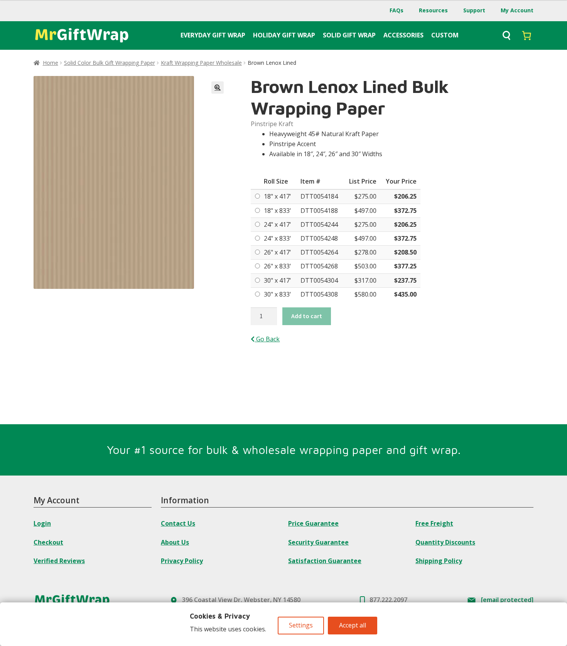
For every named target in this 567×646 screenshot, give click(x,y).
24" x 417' (277, 224)
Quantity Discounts (445, 542)
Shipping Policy (438, 561)
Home (50, 62)
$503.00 (365, 266)
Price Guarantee (313, 523)
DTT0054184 (319, 196)
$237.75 (405, 280)
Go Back (267, 339)
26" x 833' (277, 266)
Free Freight (434, 523)
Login (42, 523)
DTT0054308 (319, 294)
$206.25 (405, 196)
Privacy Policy (182, 561)
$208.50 (405, 252)
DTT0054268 (319, 266)
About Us (175, 542)
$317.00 (365, 280)
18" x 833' (277, 210)
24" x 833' (277, 238)
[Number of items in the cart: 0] (526, 35)
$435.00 (405, 294)
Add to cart (306, 316)
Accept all (352, 625)
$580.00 (365, 294)
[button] (217, 87)
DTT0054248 (319, 238)
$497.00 (365, 210)
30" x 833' (277, 294)
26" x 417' (277, 252)
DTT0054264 (319, 252)
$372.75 (405, 210)
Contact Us (178, 523)
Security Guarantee (318, 542)
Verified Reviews (59, 561)
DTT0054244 (319, 224)
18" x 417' (277, 196)
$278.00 (365, 252)
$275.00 (365, 196)
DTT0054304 (319, 280)
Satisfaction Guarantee (324, 561)
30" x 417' (277, 280)
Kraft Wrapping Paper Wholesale (201, 62)
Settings (301, 625)
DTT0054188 (319, 210)
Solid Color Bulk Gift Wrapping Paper (109, 62)
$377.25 (405, 266)
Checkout (48, 542)
